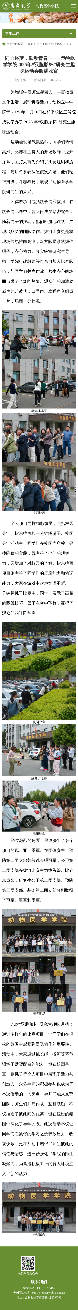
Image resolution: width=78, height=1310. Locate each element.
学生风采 (57, 43)
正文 (69, 43)
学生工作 (42, 43)
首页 (30, 43)
